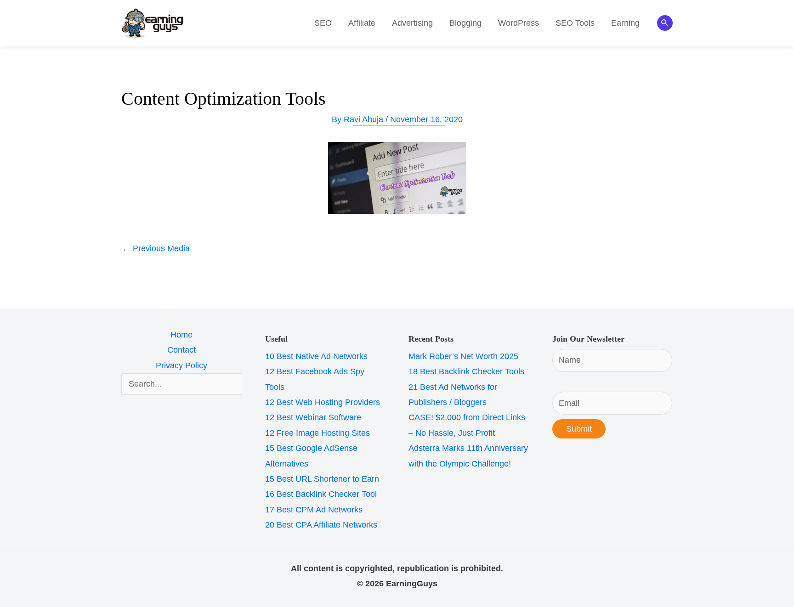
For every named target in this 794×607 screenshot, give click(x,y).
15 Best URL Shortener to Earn (322, 478)
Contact (181, 349)
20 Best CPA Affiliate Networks (321, 524)
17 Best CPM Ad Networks (314, 509)
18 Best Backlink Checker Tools (466, 371)
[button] (664, 23)
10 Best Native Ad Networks (316, 356)
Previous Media (156, 248)
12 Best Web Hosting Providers (322, 402)
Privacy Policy (181, 365)
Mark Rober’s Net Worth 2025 (463, 356)
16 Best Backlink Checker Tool (321, 494)
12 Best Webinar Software (313, 417)
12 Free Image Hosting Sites (317, 433)
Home (181, 334)
